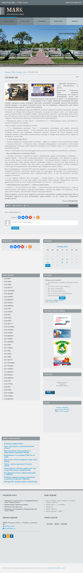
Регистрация (74, 2)
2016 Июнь (8, 318)
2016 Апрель (8, 312)
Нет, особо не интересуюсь (57, 291)
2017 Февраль (9, 342)
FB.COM (64, 524)
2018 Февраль (9, 378)
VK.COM (50, 524)
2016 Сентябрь (9, 327)
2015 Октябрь (9, 293)
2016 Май (7, 315)
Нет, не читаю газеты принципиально (60, 293)
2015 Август (8, 287)
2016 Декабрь (8, 336)
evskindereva (18, 205)
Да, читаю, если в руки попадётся (59, 286)
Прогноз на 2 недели (62, 411)
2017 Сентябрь (9, 363)
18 (62, 259)
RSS (16, 2)
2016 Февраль (9, 306)
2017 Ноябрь (8, 369)
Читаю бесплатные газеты (56, 295)
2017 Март (7, 345)
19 (67, 259)
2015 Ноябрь (8, 297)
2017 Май (7, 351)
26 (67, 262)
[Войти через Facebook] (26, 217)
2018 (13, 72)
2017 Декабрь (8, 372)
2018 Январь (8, 375)
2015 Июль (7, 284)
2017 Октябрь (9, 366)
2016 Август (8, 324)
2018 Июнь (8, 390)
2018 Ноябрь (8, 396)
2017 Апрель (8, 348)
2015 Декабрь (8, 300)
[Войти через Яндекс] (30, 217)
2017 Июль (7, 357)
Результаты (49, 300)
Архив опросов (59, 300)
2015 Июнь (8, 281)
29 (24, 72)
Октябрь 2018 (62, 246)
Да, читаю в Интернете (55, 289)
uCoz (63, 568)
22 (48, 262)
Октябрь (19, 72)
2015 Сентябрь (9, 290)
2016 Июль (7, 321)
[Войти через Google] (34, 217)
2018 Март (7, 381)
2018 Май (7, 387)
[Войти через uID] (19, 217)
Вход (79, 2)
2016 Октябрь (9, 330)
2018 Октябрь (9, 393)
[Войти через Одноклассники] (38, 217)
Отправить (15, 228)
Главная (67, 2)
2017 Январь (8, 339)
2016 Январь (8, 303)
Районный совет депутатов (13, 507)
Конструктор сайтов (54, 568)
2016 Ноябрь (8, 333)
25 (62, 262)
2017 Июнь (8, 354)
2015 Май (7, 278)
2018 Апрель (8, 384)
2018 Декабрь (8, 399)
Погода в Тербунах (62, 407)
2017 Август (8, 360)
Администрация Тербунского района (16, 504)
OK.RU (56, 524)
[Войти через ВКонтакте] (23, 217)
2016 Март (7, 309)
